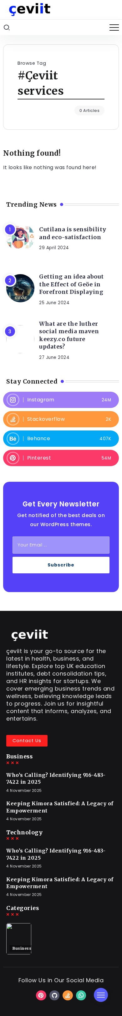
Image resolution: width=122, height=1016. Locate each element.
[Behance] (61, 438)
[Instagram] (61, 400)
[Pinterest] (61, 458)
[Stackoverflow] (61, 419)
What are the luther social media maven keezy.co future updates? (69, 335)
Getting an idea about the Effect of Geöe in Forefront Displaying (71, 284)
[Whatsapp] (81, 995)
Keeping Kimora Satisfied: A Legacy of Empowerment (60, 806)
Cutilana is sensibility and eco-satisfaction (72, 233)
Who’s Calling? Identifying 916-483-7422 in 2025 (56, 778)
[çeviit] (29, 9)
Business (22, 948)
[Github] (54, 995)
